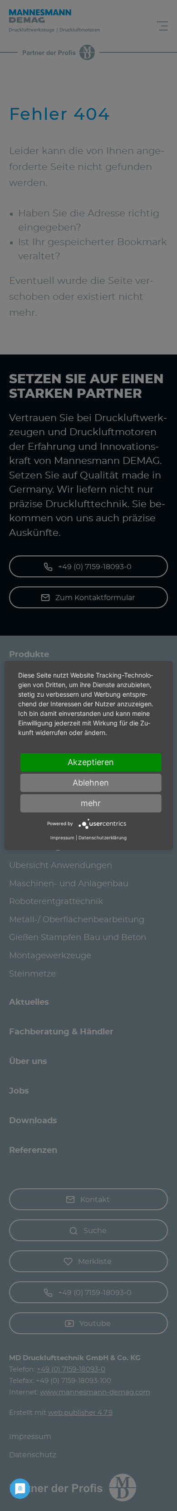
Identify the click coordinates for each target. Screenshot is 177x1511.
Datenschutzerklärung (103, 837)
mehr (91, 803)
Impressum (62, 837)
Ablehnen (91, 782)
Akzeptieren (91, 762)
